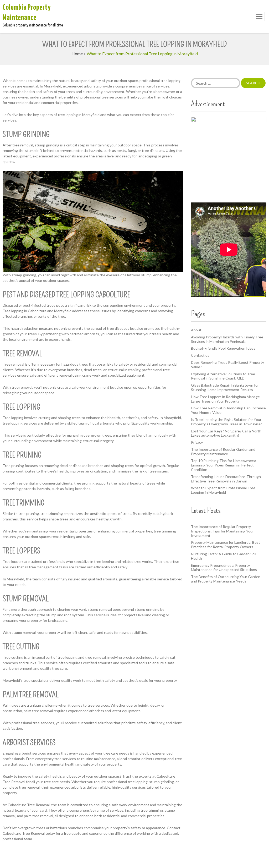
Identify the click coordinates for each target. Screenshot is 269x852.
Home (77, 53)
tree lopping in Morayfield (79, 114)
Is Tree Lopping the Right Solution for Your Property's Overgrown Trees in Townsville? (226, 421)
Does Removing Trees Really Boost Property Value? (227, 364)
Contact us (200, 355)
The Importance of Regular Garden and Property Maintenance (223, 451)
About (196, 330)
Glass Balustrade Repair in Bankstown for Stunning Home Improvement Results (225, 387)
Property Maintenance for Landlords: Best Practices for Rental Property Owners (225, 544)
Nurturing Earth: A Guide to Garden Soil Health (223, 556)
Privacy (197, 442)
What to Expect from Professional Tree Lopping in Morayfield (223, 490)
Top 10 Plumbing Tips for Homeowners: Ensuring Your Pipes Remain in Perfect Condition (223, 465)
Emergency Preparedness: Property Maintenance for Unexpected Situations (224, 567)
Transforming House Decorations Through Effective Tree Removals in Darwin (226, 478)
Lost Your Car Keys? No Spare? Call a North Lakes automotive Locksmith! (226, 433)
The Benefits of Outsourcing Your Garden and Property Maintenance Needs (225, 578)
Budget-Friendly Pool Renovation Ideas (223, 348)
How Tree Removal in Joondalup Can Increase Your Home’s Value (228, 410)
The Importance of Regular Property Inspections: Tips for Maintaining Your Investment (222, 531)
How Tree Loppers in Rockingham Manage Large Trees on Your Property (225, 398)
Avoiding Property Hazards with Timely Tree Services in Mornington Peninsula (227, 339)
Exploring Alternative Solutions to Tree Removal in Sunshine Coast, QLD (223, 376)
